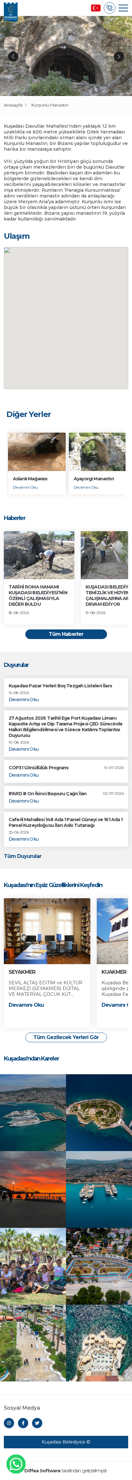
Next (119, 57)
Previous (13, 57)
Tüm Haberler (66, 634)
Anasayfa (13, 105)
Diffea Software (42, 1471)
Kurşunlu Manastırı (50, 105)
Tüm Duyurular (23, 856)
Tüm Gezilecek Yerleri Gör (66, 1037)
